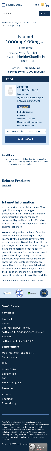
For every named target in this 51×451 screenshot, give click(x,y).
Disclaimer (7, 399)
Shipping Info (9, 374)
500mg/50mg (32, 68)
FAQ (4, 378)
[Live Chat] (31, 446)
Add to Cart (25, 139)
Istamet (26, 22)
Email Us (6, 323)
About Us (7, 394)
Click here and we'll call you (16, 328)
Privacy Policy (9, 403)
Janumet (6, 185)
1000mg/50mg (36, 71)
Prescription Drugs (10, 22)
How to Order (9, 369)
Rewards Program (11, 382)
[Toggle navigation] (3, 5)
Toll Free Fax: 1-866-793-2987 (17, 341)
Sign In (36, 5)
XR (34, 22)
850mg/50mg (16, 71)
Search (44, 13)
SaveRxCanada (14, 5)
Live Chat (7, 319)
